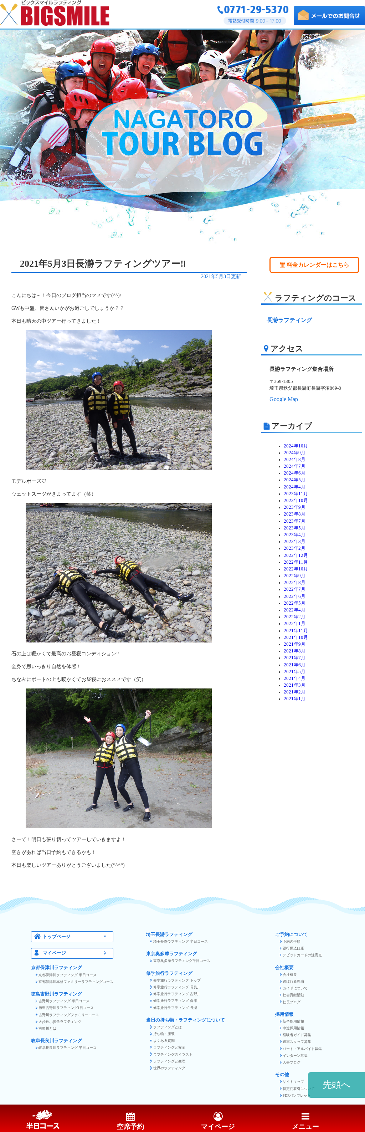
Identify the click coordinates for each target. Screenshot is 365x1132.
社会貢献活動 (293, 995)
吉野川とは (47, 1028)
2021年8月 (294, 651)
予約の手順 (291, 941)
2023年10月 (296, 500)
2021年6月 (294, 664)
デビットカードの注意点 (302, 955)
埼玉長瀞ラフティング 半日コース (180, 941)
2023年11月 (296, 493)
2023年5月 (294, 528)
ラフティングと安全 (169, 1047)
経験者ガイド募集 (297, 1035)
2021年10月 (296, 637)
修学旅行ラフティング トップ (177, 980)
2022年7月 (294, 589)
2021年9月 (294, 644)
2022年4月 (294, 610)
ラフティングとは (167, 1027)
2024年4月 (294, 487)
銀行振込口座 (293, 948)
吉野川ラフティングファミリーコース (68, 1015)
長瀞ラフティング (289, 320)
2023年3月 (294, 541)
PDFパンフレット (297, 1095)
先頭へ (337, 1085)
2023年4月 (294, 534)
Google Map (283, 399)
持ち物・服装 (164, 1034)
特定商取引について (299, 1089)
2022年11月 (296, 562)
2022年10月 (296, 569)
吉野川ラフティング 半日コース (63, 1001)
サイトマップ (293, 1082)
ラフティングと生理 (169, 1061)
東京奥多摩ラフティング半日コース (181, 961)
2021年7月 (294, 657)
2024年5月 (294, 479)
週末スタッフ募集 (297, 1042)
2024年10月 (296, 446)
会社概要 (290, 975)
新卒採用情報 (293, 1021)
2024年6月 (294, 473)
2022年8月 (294, 582)
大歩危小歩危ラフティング (59, 1022)
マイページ (54, 953)
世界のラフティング (169, 1068)
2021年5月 (294, 671)
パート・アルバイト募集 (302, 1049)
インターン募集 (295, 1055)
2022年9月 (294, 575)
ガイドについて (295, 988)
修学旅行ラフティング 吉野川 (177, 994)
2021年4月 (294, 678)
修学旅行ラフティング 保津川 (177, 1001)
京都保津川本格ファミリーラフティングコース (75, 982)
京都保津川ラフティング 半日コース (67, 975)
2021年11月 (296, 630)
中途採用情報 (293, 1028)
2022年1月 (294, 623)
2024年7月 (294, 466)
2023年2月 (294, 548)
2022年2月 (294, 616)
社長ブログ (291, 1002)
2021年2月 (294, 692)
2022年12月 (296, 555)
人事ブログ (291, 1062)
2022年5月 (294, 603)
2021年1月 (294, 698)
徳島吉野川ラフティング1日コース (66, 1008)
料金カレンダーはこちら (317, 265)
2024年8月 (294, 459)
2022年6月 (294, 596)
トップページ (57, 936)
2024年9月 (294, 452)
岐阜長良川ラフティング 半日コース (67, 1048)
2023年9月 (294, 507)
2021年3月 (294, 685)
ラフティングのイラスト (172, 1054)
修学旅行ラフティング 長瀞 (175, 1008)
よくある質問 (164, 1041)
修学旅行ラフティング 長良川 (177, 987)
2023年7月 (294, 521)
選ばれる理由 (293, 981)
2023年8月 (294, 514)
